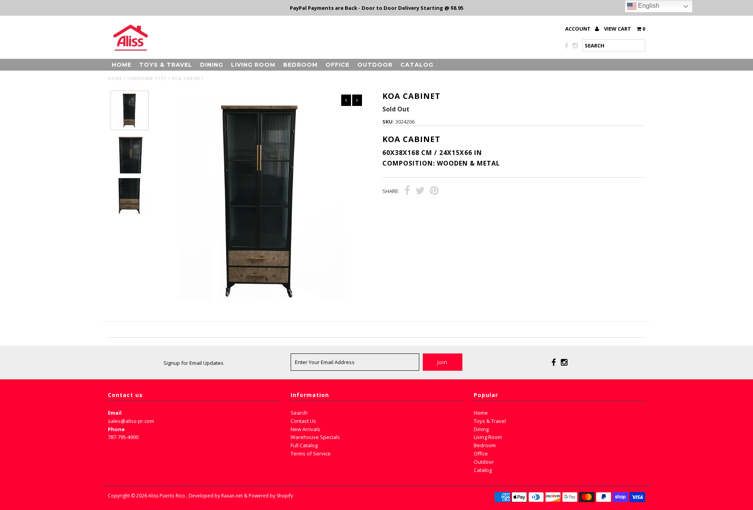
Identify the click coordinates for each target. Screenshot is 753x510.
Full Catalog (304, 445)
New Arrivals (305, 429)
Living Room (253, 64)
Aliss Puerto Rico (166, 495)
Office (337, 64)
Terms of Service (311, 453)
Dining (211, 64)
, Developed (199, 495)
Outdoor (375, 64)
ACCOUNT (578, 28)
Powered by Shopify (271, 495)
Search (299, 412)
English (648, 5)
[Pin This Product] (434, 191)
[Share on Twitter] (420, 191)
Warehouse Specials (315, 437)
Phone (116, 429)
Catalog (416, 64)
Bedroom (300, 64)
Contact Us (303, 420)
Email (115, 412)
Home (121, 64)
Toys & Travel (165, 64)
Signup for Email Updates (194, 362)
